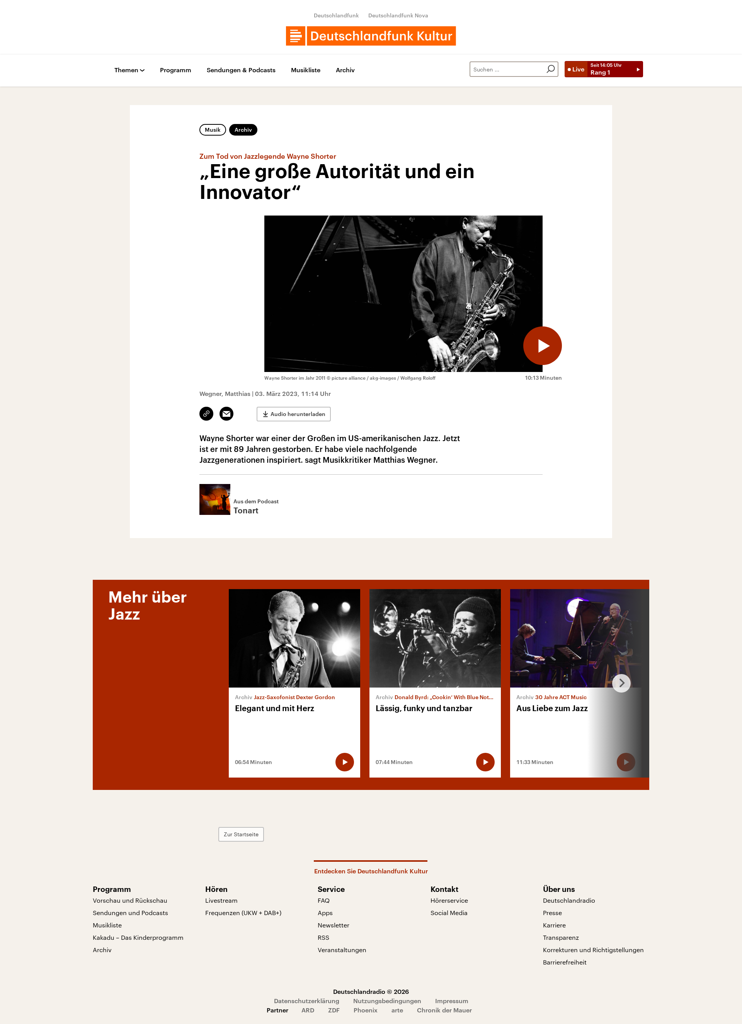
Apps (325, 912)
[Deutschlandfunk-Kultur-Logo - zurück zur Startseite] (371, 36)
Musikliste (305, 70)
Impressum (451, 1000)
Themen (126, 70)
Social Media (449, 912)
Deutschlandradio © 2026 (371, 991)
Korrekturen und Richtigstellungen (593, 949)
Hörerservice (449, 900)
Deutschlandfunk (336, 15)
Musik (213, 129)
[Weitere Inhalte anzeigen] (618, 683)
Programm (175, 70)
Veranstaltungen (342, 949)
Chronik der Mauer (444, 1010)
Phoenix (366, 1010)
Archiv (345, 70)
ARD (307, 1010)
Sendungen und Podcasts (130, 912)
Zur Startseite (241, 834)
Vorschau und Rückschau (130, 900)
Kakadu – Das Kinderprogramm (138, 937)
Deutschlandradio (569, 900)
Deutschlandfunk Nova (398, 15)
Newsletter (333, 925)
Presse (552, 912)
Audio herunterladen (298, 414)
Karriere (554, 925)
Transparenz (561, 937)
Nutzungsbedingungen (387, 1000)
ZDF (334, 1010)
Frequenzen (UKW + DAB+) (243, 912)
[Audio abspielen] (542, 345)
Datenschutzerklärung (306, 1000)
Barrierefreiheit (565, 962)
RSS (323, 937)
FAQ (324, 900)
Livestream (221, 900)
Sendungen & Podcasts (241, 70)
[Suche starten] (551, 69)
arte (397, 1010)
